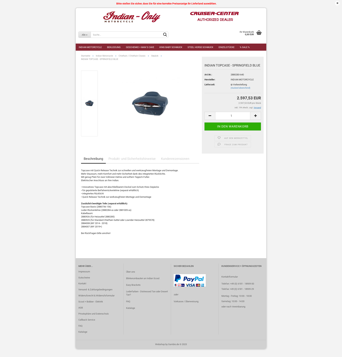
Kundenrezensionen (175, 159)
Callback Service (86, 319)
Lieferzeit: (209, 84)
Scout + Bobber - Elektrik (90, 301)
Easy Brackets (133, 285)
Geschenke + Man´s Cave (140, 47)
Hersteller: (209, 79)
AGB (80, 307)
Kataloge (82, 332)
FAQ (80, 325)
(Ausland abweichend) (240, 88)
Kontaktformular (229, 276)
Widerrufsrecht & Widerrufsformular (96, 295)
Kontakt (82, 283)
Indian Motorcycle (90, 47)
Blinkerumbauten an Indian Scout (142, 278)
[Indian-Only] (171, 17)
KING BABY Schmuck (170, 47)
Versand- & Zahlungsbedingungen (95, 289)
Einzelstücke (226, 47)
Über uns (130, 271)
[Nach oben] (332, 352)
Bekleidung (114, 47)
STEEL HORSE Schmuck (200, 47)
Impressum (84, 271)
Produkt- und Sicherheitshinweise (132, 159)
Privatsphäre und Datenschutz (93, 313)
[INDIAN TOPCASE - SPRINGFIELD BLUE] (150, 103)
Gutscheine (84, 277)
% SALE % (245, 47)
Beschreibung (93, 159)
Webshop (160, 344)
